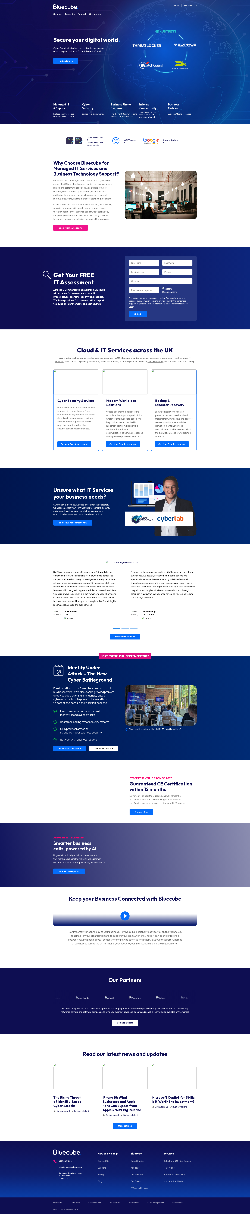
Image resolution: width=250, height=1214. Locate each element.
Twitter (64, 1184)
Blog (100, 1181)
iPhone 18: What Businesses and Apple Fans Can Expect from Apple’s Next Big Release (121, 1103)
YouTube (74, 1184)
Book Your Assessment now (73, 522)
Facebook (69, 1184)
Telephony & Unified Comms (177, 1161)
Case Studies (137, 1161)
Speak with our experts (70, 227)
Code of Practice (114, 1202)
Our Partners (137, 1174)
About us (135, 1167)
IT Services (169, 1167)
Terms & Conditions (94, 1202)
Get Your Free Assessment (74, 444)
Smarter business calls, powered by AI (74, 845)
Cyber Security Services (75, 401)
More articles (125, 1125)
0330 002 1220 (190, 5)
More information (104, 748)
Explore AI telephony (69, 871)
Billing (101, 1174)
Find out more (66, 67)
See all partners (125, 1022)
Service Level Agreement (155, 1202)
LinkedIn (59, 1184)
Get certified (141, 812)
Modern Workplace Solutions (121, 403)
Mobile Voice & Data (173, 1181)
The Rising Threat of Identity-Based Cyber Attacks (67, 1101)
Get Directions (173, 729)
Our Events (136, 1181)
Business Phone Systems (121, 106)
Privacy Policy (75, 1202)
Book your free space (70, 748)
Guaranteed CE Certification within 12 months (161, 786)
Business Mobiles (173, 106)
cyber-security (155, 361)
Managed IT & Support (61, 106)
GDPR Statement (177, 1202)
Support (102, 1167)
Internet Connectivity (148, 106)
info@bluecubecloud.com (70, 1167)
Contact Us (103, 1161)
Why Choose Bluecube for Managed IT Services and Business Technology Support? (86, 168)
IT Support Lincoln (139, 1188)
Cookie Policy (57, 1202)
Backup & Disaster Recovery (169, 403)
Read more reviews (125, 636)
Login (176, 5)
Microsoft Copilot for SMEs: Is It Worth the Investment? (173, 1099)
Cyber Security (87, 106)
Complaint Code (133, 1202)
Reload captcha (169, 292)
